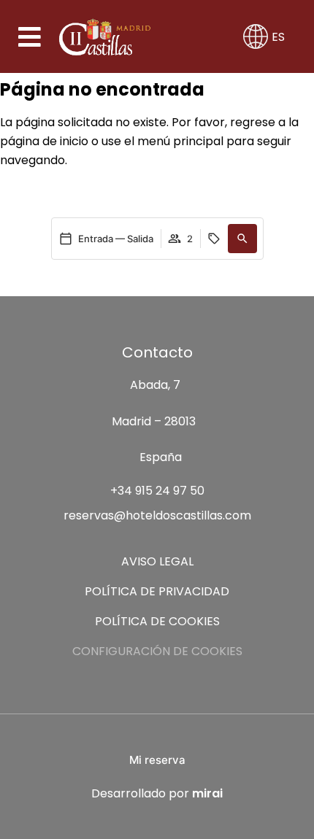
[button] (242, 238)
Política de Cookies (157, 621)
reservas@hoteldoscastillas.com (157, 515)
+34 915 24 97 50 (157, 490)
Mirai (207, 793)
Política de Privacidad (157, 591)
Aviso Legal (157, 561)
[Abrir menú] (30, 37)
